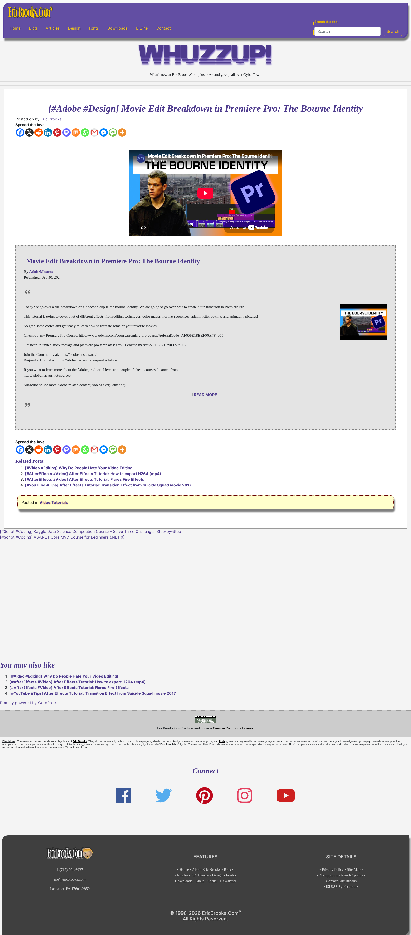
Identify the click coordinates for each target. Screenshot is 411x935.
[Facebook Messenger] (103, 132)
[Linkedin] (48, 132)
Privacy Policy (333, 869)
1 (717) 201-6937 (70, 870)
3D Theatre (200, 875)
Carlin (212, 881)
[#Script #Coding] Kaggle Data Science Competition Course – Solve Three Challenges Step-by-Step (90, 531)
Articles (52, 28)
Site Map (354, 869)
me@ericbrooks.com (69, 879)
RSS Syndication (343, 887)
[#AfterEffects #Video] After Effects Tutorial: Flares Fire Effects (84, 479)
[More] (122, 132)
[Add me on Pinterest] (205, 795)
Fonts (94, 28)
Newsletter (228, 881)
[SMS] (113, 132)
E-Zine (142, 28)
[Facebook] (20, 132)
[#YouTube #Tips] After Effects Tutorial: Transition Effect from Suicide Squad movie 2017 (108, 485)
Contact (163, 28)
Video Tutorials (53, 502)
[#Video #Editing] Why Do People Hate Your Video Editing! (79, 467)
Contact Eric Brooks (341, 881)
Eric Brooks (51, 119)
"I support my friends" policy (341, 875)
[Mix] (76, 132)
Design (74, 28)
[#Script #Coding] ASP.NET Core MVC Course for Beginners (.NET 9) (62, 537)
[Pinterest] (57, 132)
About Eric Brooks (206, 869)
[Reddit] (38, 132)
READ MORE (205, 394)
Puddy (223, 741)
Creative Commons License (233, 728)
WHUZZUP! (205, 56)
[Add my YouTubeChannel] (286, 795)
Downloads (117, 28)
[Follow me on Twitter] (163, 795)
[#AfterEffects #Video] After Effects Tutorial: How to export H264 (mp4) (93, 473)
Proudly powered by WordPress (28, 702)
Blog (33, 28)
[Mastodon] (66, 132)
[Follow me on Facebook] (123, 795)
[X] (29, 132)
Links (200, 881)
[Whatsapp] (85, 132)
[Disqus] (205, 599)
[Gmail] (94, 132)
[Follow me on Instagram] (245, 795)
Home (15, 28)
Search (393, 31)
